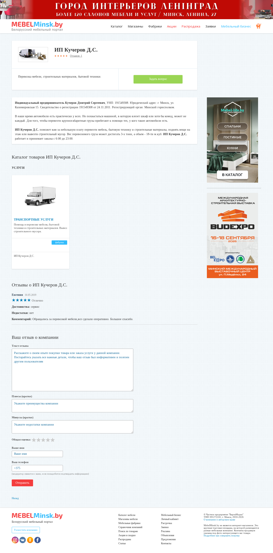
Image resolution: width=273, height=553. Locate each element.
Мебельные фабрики (129, 523)
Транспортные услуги (33, 219)
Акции (171, 26)
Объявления (167, 535)
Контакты (166, 543)
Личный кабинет (170, 519)
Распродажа (191, 26)
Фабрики (155, 26)
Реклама (165, 531)
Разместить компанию (26, 529)
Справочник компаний (130, 527)
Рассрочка (166, 523)
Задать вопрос (158, 79)
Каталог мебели (126, 515)
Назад (15, 498)
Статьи (122, 543)
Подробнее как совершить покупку (222, 535)
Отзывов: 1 (76, 55)
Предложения (168, 539)
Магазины (135, 26)
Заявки (210, 26)
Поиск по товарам (128, 531)
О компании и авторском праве (219, 519)
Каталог (117, 26)
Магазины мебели (128, 519)
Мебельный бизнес (236, 26)
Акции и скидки (126, 535)
